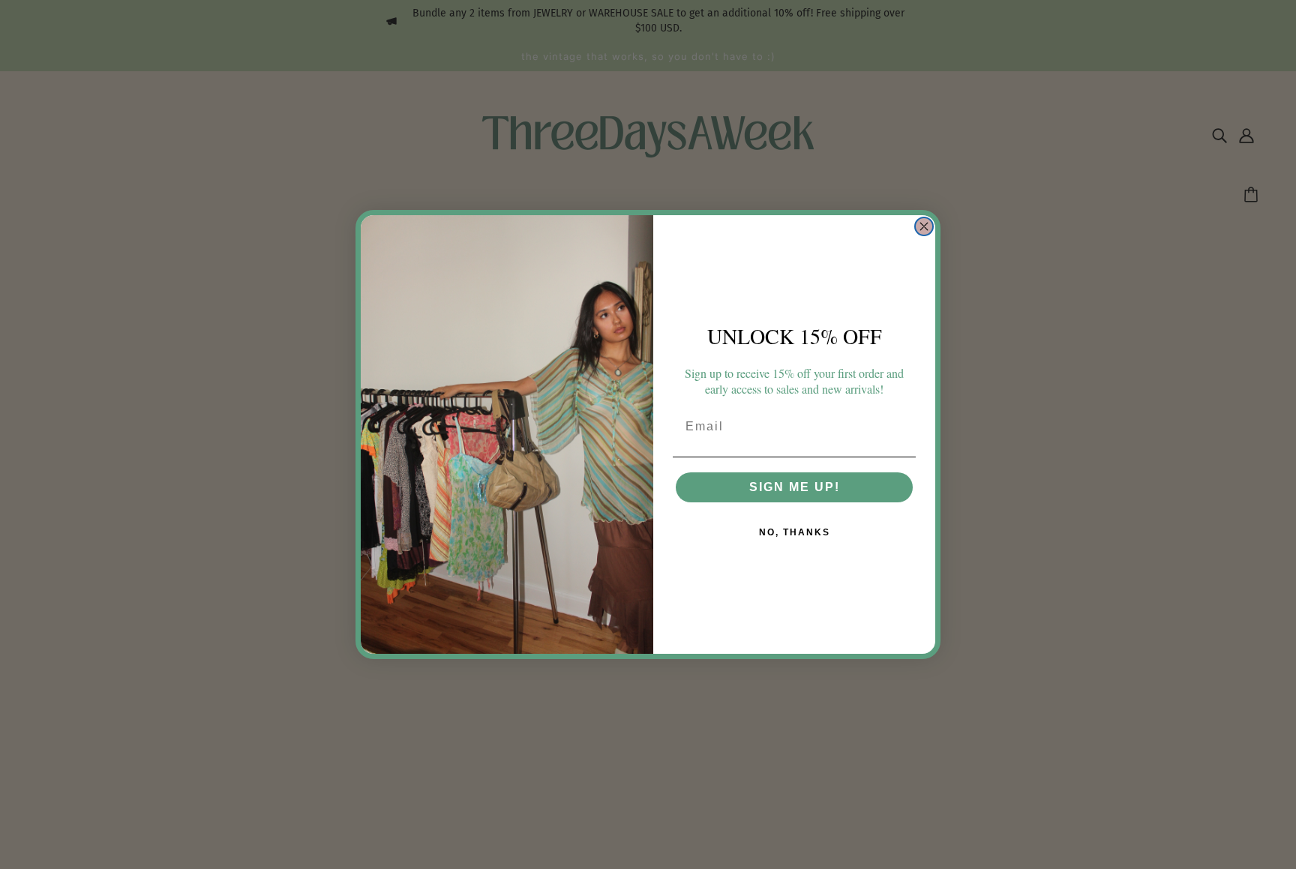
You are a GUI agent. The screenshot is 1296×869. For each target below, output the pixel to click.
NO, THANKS (794, 532)
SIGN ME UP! (794, 487)
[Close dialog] (924, 226)
